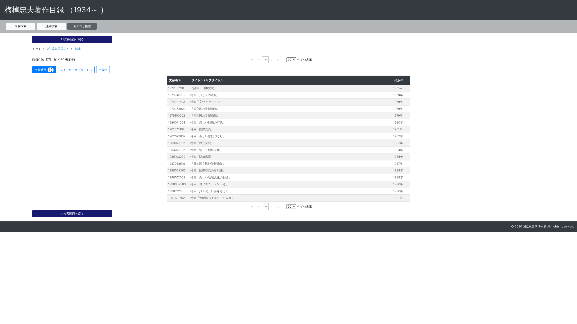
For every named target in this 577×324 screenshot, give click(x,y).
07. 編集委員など (58, 48)
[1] (265, 59)
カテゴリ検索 (82, 26)
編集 (78, 48)
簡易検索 (20, 26)
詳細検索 (51, 26)
